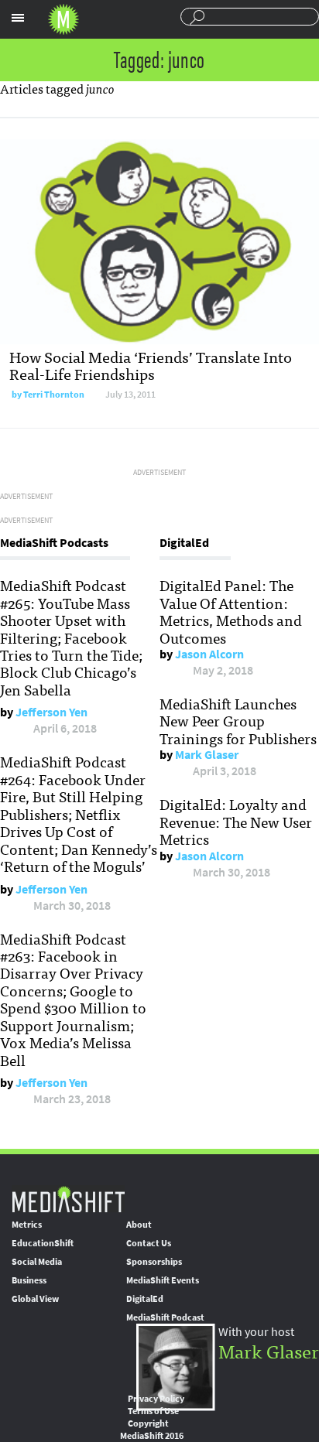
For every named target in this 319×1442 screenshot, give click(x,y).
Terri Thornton (53, 394)
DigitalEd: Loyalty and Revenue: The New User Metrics (236, 821)
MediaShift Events (162, 1280)
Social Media (37, 1262)
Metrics (27, 1224)
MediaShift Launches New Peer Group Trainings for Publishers (238, 721)
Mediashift (63, 19)
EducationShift (43, 1243)
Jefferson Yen (51, 712)
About (139, 1224)
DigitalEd (144, 1299)
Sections (17, 17)
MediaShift (68, 1198)
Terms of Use (153, 1411)
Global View (35, 1299)
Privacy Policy (156, 1398)
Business (29, 1280)
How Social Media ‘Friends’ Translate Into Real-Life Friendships (150, 364)
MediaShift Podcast (165, 1317)
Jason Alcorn (209, 654)
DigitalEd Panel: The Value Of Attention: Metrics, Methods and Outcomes (231, 610)
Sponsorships (154, 1262)
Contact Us (148, 1243)
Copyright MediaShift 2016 (152, 1429)
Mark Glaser (206, 755)
